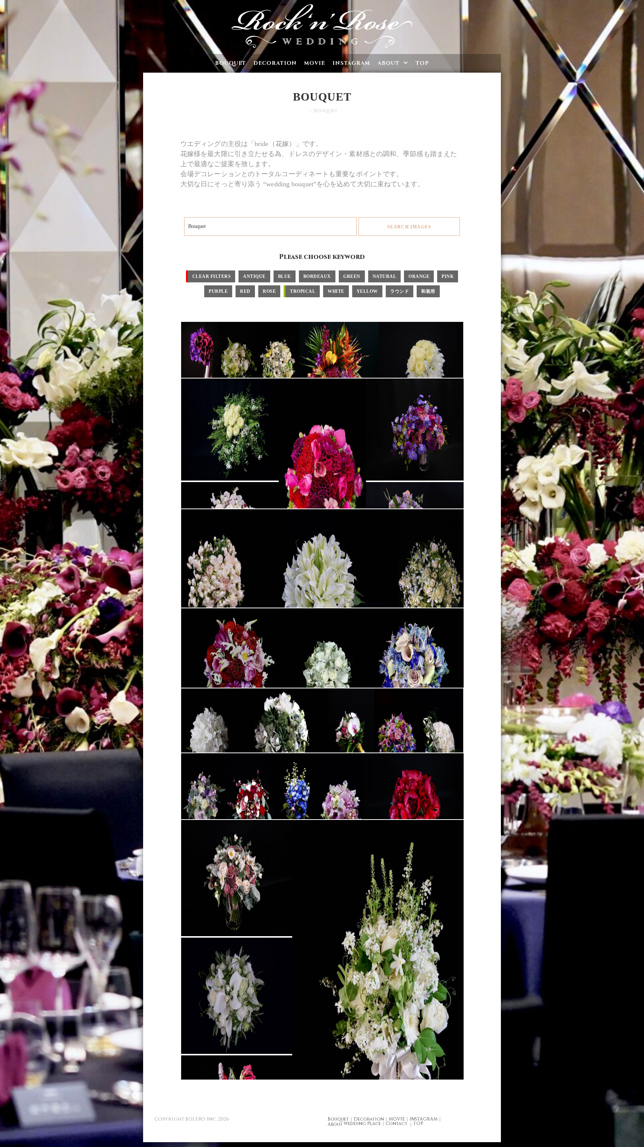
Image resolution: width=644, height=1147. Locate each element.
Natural (385, 276)
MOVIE (397, 1119)
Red (245, 291)
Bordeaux (317, 276)
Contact (396, 1124)
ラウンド (399, 291)
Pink (448, 276)
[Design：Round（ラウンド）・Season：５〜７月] (408, 671)
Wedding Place (362, 1124)
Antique (254, 276)
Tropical (302, 291)
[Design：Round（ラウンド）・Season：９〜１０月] (235, 878)
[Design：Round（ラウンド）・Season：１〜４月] (395, 739)
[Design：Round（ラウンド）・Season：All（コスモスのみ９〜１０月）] (240, 671)
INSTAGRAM (424, 1119)
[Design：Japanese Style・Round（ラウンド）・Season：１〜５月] (350, 739)
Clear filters (211, 276)
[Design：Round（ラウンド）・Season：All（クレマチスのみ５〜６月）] (430, 586)
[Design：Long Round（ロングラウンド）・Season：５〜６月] (295, 805)
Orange (418, 276)
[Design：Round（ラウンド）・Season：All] (199, 366)
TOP (418, 1124)
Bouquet (338, 1119)
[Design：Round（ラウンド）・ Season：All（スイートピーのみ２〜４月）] (321, 481)
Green (351, 276)
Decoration (369, 1119)
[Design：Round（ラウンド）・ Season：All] (414, 429)
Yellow (367, 291)
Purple (218, 291)
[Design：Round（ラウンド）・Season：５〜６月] (440, 739)
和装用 (428, 291)
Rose (269, 291)
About (335, 1124)
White (336, 291)
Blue (284, 276)
